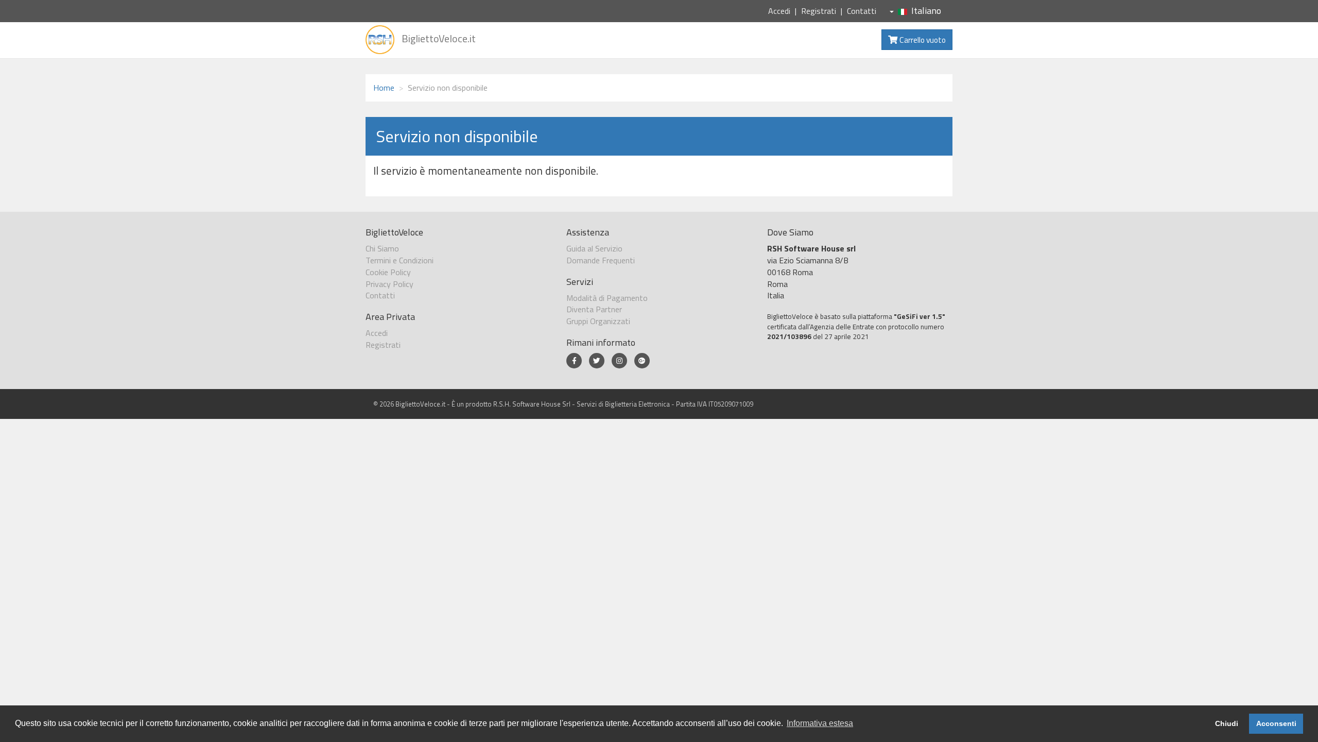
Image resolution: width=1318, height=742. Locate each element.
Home (383, 87)
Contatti (861, 11)
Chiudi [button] (1226, 723)
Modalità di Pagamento (607, 298)
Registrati (818, 11)
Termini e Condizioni (399, 260)
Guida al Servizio (594, 248)
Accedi (779, 11)
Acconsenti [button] (1276, 723)
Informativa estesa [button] (820, 723)
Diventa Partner (594, 309)
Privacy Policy (389, 284)
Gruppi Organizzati (598, 321)
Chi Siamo (382, 248)
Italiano (926, 11)
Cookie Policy (388, 272)
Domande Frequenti (600, 260)
